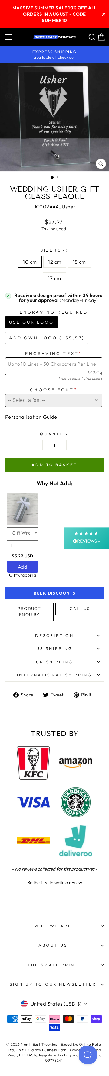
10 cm (30, 262)
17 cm (54, 278)
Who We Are (53, 925)
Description (54, 635)
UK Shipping (54, 661)
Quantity (54, 433)
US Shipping (54, 648)
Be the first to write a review (54, 882)
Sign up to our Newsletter (53, 984)
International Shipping (54, 674)
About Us (53, 945)
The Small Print (53, 964)
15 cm (79, 262)
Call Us (80, 608)
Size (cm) (55, 250)
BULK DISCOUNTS (55, 593)
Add (22, 567)
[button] (54, 882)
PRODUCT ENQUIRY (29, 611)
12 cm (54, 262)
